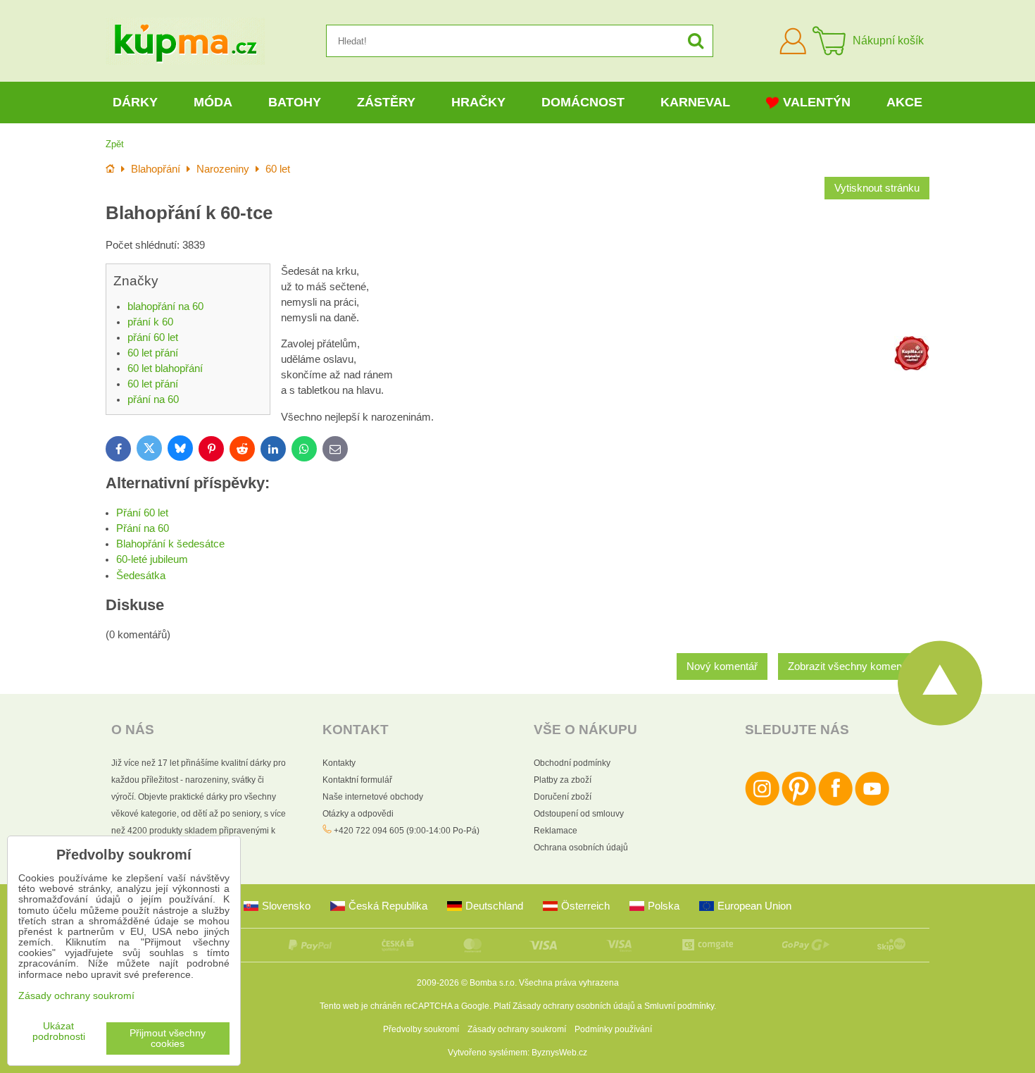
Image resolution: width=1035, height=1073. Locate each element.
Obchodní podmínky (572, 763)
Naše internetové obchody (372, 797)
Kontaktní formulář (357, 780)
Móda (213, 102)
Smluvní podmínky (679, 1006)
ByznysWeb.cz (559, 1053)
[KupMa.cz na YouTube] (872, 803)
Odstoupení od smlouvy (579, 814)
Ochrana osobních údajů (581, 847)
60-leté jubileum (152, 559)
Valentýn (817, 102)
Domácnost (583, 102)
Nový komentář (722, 666)
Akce (904, 102)
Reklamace (555, 831)
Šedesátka (140, 575)
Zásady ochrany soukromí (517, 1029)
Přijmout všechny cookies (168, 1038)
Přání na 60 (142, 528)
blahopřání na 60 (165, 306)
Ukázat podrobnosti (58, 1031)
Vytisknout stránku (877, 188)
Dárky (135, 102)
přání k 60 (150, 322)
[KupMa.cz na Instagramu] (762, 803)
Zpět (115, 144)
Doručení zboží (562, 797)
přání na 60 (153, 399)
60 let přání (152, 353)
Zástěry (386, 102)
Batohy (294, 102)
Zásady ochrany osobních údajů (574, 1006)
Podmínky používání (613, 1029)
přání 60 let (152, 337)
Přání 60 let (142, 513)
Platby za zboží (562, 780)
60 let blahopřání (165, 368)
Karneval (695, 102)
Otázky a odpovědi (358, 814)
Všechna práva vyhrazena (569, 983)
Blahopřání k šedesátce (170, 544)
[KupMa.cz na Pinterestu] (799, 803)
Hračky (478, 102)
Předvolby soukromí (421, 1029)
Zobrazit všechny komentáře (854, 666)
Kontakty (339, 763)
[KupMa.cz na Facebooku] (835, 803)
